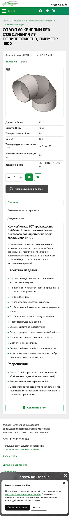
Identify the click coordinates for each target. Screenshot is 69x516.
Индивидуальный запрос (29, 189)
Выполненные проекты (15, 465)
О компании (9, 471)
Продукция (18, 21)
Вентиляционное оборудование (40, 21)
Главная (6, 21)
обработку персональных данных (21, 449)
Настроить (39, 507)
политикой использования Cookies (23, 494)
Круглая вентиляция (14, 25)
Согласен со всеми (17, 507)
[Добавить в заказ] (29, 177)
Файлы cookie (10, 456)
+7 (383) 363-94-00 (58, 5)
